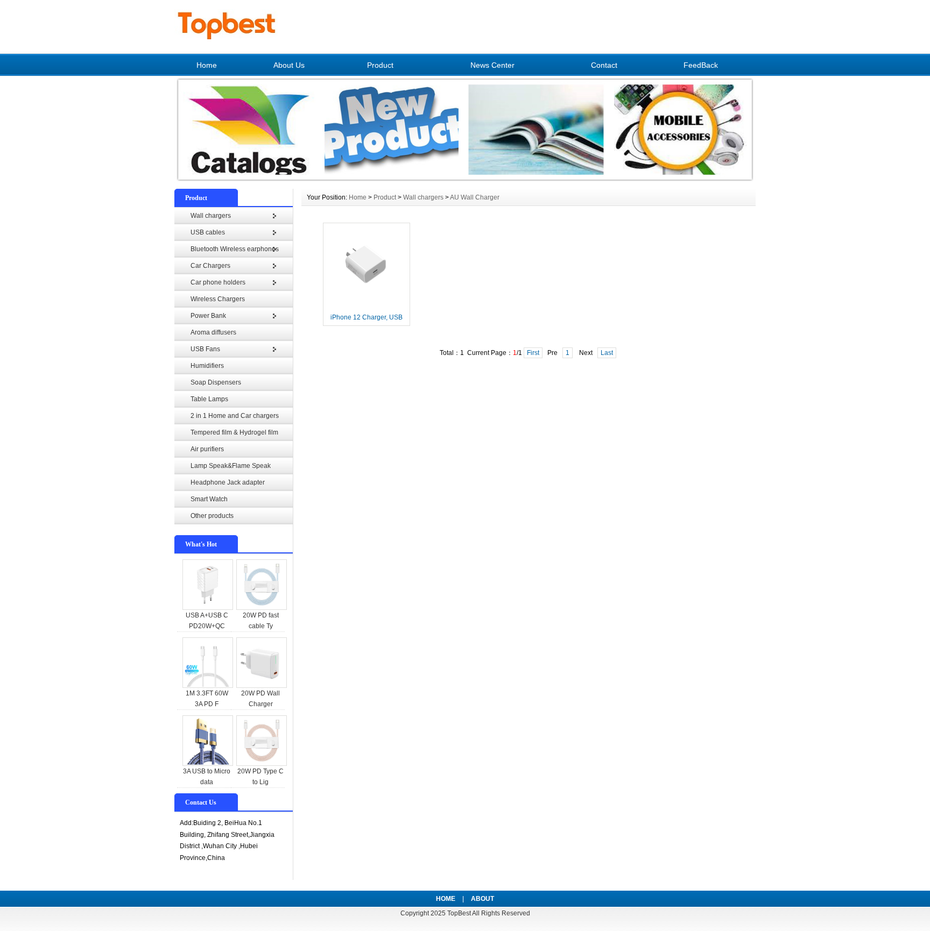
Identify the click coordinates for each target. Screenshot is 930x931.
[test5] (465, 180)
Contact (604, 65)
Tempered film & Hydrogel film (234, 432)
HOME (445, 898)
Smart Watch (209, 499)
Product (380, 65)
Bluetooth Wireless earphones (235, 249)
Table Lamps (209, 399)
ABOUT (482, 898)
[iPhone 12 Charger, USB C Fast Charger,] (366, 307)
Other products (212, 516)
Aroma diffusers (213, 332)
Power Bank (208, 315)
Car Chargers (210, 265)
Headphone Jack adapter (228, 482)
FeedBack (701, 65)
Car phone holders (218, 282)
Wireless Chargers (218, 299)
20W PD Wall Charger (260, 699)
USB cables (208, 232)
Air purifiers (207, 449)
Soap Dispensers (216, 382)
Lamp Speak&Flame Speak (231, 466)
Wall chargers (211, 215)
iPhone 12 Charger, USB (366, 317)
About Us (289, 65)
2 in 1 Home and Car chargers (235, 416)
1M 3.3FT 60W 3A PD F (207, 699)
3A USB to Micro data (206, 776)
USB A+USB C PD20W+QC (207, 621)
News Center (492, 65)
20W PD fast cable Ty (261, 621)
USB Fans (205, 349)
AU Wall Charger (474, 197)
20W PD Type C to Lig (260, 776)
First (533, 353)
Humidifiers (207, 365)
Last (607, 353)
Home (206, 65)
